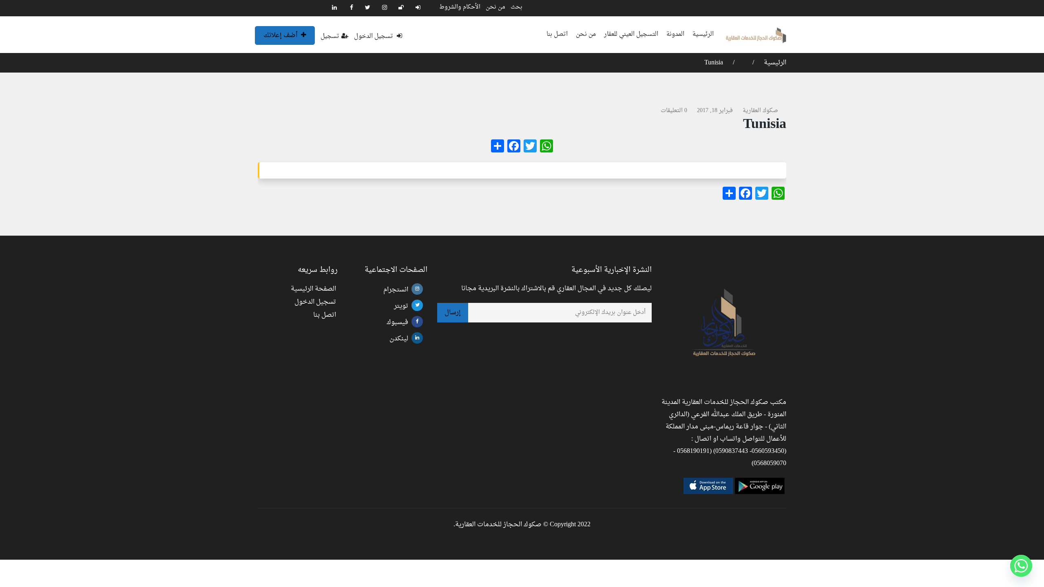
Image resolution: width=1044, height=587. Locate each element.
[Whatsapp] (1021, 566)
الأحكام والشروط (459, 7)
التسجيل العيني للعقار (631, 34)
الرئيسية (703, 34)
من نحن (495, 7)
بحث (516, 7)
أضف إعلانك (281, 35)
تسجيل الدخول (374, 36)
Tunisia (713, 63)
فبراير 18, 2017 (715, 110)
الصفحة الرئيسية (313, 289)
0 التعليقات (674, 110)
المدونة (675, 34)
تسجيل (330, 36)
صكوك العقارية (760, 110)
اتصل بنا (557, 34)
